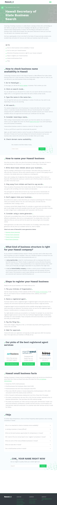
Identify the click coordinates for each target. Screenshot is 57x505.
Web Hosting (20, 501)
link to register (23, 85)
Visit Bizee (45, 364)
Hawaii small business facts (14, 58)
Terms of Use (32, 501)
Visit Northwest (28, 364)
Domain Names (20, 499)
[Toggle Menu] (50, 2)
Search (42, 148)
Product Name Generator (12, 237)
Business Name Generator (13, 232)
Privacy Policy (32, 502)
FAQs (8, 61)
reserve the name (34, 121)
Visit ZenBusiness (11, 364)
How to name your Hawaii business (16, 50)
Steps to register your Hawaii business (17, 55)
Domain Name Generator (12, 234)
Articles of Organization (41, 291)
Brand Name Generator (12, 239)
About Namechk (33, 499)
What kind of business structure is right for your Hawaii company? (24, 53)
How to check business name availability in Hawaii (20, 48)
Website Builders (21, 502)
